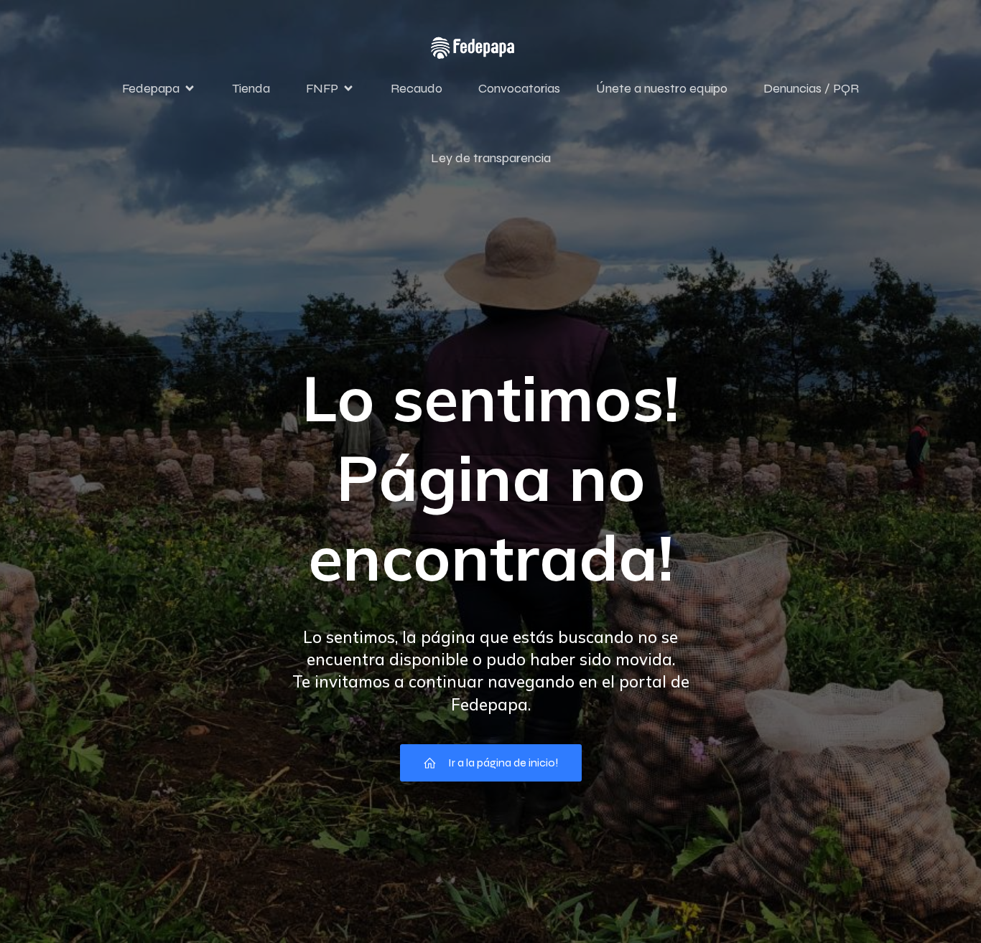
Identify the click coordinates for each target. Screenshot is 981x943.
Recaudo (416, 88)
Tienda (251, 88)
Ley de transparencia (491, 158)
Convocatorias (519, 88)
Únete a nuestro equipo (661, 88)
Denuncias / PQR (811, 88)
